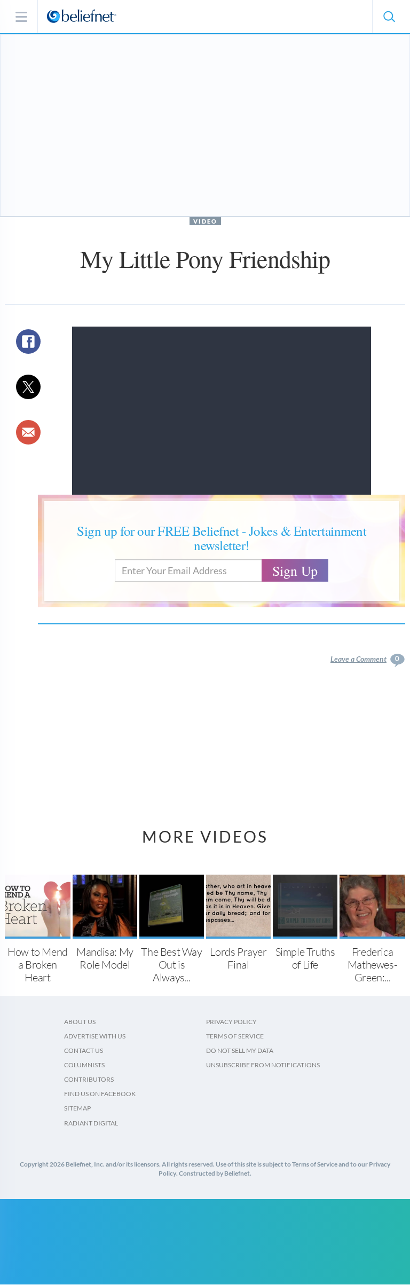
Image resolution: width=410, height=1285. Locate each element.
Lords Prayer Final (238, 958)
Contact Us (83, 1050)
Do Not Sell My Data (239, 1050)
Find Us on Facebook (100, 1094)
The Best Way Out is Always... (171, 964)
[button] (388, 16)
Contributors (89, 1079)
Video (205, 221)
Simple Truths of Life (305, 958)
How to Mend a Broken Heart (37, 964)
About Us (80, 1022)
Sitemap (77, 1108)
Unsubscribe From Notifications (263, 1065)
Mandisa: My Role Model (104, 958)
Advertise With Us (94, 1036)
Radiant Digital (91, 1123)
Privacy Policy (231, 1022)
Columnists (84, 1065)
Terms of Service (235, 1036)
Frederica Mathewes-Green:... (372, 964)
